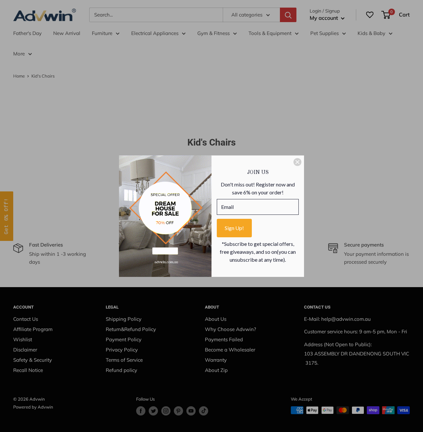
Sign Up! (234, 228)
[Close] (297, 162)
